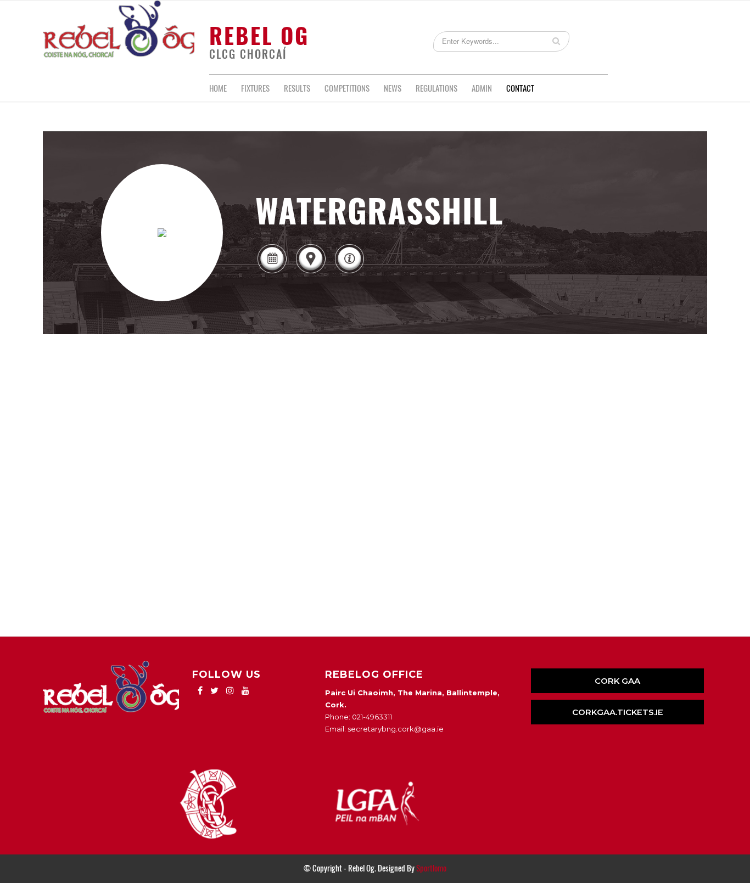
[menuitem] (218, 88)
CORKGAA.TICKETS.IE (617, 712)
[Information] (349, 272)
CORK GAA (617, 681)
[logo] (118, 38)
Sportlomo (431, 868)
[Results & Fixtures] (271, 272)
